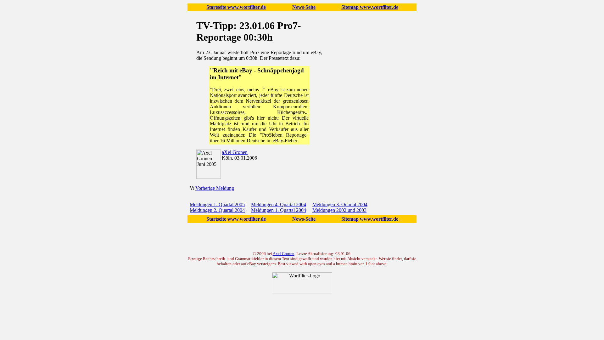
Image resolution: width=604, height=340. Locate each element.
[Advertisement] (368, 99)
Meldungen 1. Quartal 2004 (278, 210)
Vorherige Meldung (214, 188)
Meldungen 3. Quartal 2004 (339, 204)
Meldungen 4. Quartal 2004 (278, 204)
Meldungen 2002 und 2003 (339, 210)
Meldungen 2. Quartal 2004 (217, 210)
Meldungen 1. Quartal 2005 (217, 204)
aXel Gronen (235, 152)
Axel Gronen (283, 253)
